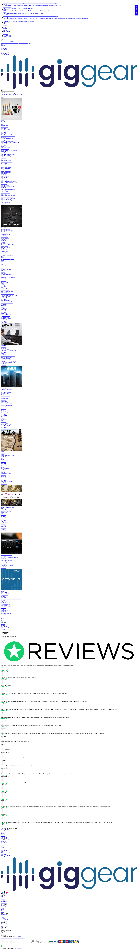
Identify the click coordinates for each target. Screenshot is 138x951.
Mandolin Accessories (6, 473)
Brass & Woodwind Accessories (10, 16)
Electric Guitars (4, 121)
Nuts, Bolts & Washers (6, 318)
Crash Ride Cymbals (5, 247)
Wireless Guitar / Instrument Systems (9, 182)
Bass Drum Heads (5, 290)
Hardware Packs (4, 310)
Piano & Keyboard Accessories (26, 8)
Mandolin (21, 13)
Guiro (2, 264)
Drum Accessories (33, 5)
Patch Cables (3, 600)
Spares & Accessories (5, 234)
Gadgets (2, 275)
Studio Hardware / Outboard (79, 18)
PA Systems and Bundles (6, 389)
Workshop (5, 28)
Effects (15, 3)
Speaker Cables (4, 595)
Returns (2, 845)
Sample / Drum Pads (5, 233)
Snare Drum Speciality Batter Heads (9, 295)
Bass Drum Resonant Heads (7, 291)
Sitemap (19, 936)
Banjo (8, 13)
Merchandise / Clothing (28, 21)
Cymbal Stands (4, 305)
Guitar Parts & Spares (53, 3)
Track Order (3, 854)
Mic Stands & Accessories (34, 10)
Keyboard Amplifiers (5, 358)
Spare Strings (4, 173)
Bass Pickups (4, 163)
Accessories (6, 20)
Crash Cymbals (4, 246)
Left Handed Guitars (5, 129)
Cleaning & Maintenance (6, 511)
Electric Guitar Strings (6, 167)
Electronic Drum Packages (7, 230)
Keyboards (12, 8)
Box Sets (3, 243)
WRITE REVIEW (5, 829)
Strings (22, 3)
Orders (2, 851)
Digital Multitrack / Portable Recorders (24, 18)
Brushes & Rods (4, 282)
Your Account (4, 850)
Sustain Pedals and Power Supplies (8, 362)
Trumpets (56, 16)
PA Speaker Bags (4, 419)
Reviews (3, 625)
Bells (2, 256)
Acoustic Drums (15, 5)
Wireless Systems (51, 10)
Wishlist (2, 852)
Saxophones (46, 16)
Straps (2, 513)
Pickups (19, 3)
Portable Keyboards (5, 349)
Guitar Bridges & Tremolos (7, 197)
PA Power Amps (4, 398)
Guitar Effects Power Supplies (7, 156)
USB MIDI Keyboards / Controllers (9, 350)
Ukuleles (3, 453)
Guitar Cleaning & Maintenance (40, 3)
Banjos (2, 459)
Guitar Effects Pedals (5, 147)
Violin (17, 13)
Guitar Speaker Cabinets (6, 140)
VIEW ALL (3, 132)
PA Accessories (44, 10)
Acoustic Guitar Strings (6, 168)
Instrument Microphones (6, 405)
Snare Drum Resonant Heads (7, 294)
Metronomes (3, 608)
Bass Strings (3, 169)
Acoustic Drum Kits (5, 238)
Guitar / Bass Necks (5, 193)
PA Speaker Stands (5, 416)
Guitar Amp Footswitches (6, 143)
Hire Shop (5, 30)
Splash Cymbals (4, 251)
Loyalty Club (4, 626)
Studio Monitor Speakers (56, 18)
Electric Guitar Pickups (6, 160)
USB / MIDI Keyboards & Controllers (41, 18)
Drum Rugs (3, 273)
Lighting (17, 10)
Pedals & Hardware (50, 5)
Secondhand (6, 22)
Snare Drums (4, 239)
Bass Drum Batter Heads (6, 288)
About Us (3, 624)
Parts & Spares (58, 5)
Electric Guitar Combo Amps (7, 134)
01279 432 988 (4, 926)
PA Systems (6, 10)
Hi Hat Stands (4, 304)
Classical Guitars (4, 125)
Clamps (2, 307)
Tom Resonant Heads (5, 296)
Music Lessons (6, 32)
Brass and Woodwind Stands (7, 509)
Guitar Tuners (4, 177)
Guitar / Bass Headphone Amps (8, 154)
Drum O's (3, 272)
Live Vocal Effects (24, 10)
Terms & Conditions (5, 855)
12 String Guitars (4, 127)
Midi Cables (3, 597)
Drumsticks (40, 5)
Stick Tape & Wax (5, 285)
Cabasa (2, 260)
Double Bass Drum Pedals (7, 303)
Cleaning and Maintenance (7, 357)
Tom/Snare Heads (5, 297)
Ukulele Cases (4, 454)
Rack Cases (3, 420)
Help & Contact (7, 36)
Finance (2, 847)
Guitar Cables (4, 178)
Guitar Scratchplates (5, 202)
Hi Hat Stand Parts (5, 317)
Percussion (26, 5)
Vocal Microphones (5, 402)
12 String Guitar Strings (6, 171)
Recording (5, 17)
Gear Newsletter (6, 893)
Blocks (2, 257)
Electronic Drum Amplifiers (7, 231)
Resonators (26, 13)
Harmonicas (13, 13)
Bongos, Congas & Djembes (7, 259)
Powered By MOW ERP (19, 938)
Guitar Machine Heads (6, 199)
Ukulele (5, 13)
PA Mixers (3, 397)
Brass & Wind (6, 14)
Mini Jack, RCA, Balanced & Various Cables (11, 599)
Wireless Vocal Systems (6, 424)
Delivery (3, 843)
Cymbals (21, 5)
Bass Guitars (3, 124)
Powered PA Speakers (6, 392)
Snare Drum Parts (5, 320)
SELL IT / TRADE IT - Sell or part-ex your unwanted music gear (15, 43)
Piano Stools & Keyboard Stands (8, 361)
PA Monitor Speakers (5, 396)
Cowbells (3, 262)
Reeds (2, 508)
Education (5, 34)
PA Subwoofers (4, 394)
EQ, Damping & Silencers (7, 274)
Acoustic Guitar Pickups (6, 162)
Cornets (24, 16)
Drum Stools (3, 309)
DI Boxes (3, 418)
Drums (5, 4)
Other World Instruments (37, 13)
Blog (4, 27)
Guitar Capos (4, 180)
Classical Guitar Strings (6, 172)
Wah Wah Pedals (4, 151)
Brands (5, 25)
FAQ (2, 846)
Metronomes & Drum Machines (8, 277)
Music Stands (4, 605)
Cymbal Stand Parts (5, 316)
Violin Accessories (5, 468)
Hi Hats (2, 248)
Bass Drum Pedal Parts (6, 314)
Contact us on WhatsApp (8, 41)
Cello (30, 13)
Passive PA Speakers (5, 393)
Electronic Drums (7, 5)
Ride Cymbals (4, 250)
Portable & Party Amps (6, 390)
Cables (5, 21)
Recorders (40, 16)
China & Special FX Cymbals (7, 244)
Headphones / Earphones (6, 606)
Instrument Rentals (7, 35)
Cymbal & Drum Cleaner (6, 269)
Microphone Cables (5, 593)
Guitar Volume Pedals (5, 152)
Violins (2, 467)
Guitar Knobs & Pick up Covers (8, 198)
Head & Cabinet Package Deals (8, 141)
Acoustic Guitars (4, 123)
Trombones (51, 16)
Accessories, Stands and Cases (7, 255)
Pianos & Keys (7, 7)
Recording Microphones (67, 18)
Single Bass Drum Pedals (6, 301)
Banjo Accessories (5, 460)
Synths (17, 8)
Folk (4, 12)
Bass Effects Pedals (5, 149)
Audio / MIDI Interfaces (9, 18)
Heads (44, 5)
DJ (87, 18)
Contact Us (3, 841)
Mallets (2, 283)
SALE (4, 23)
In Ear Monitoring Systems (7, 425)
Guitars (5, 1)
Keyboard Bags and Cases (7, 360)
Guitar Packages (4, 128)
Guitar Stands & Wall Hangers (7, 186)
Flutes (27, 16)
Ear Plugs (3, 609)
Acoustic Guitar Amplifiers (7, 138)
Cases (2, 268)
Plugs (2, 601)
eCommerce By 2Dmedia (6, 938)
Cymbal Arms (4, 308)
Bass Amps (3, 137)
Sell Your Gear (4, 842)
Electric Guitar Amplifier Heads (8, 136)
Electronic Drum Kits (5, 229)
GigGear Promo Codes (6, 627)
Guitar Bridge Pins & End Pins (8, 195)
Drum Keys (3, 270)
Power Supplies (4, 610)
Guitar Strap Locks (5, 185)
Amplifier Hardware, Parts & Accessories (10, 142)
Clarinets (20, 16)
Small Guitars (4, 130)
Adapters (3, 596)
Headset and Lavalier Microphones (8, 403)
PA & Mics (6, 9)
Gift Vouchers (19, 21)
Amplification (10, 3)
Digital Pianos (6, 8)
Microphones (12, 10)
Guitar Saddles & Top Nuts (7, 200)
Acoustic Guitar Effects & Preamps (9, 150)
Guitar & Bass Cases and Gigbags (8, 181)
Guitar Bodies (4, 194)
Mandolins (3, 472)
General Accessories (11, 21)
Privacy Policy (4, 856)
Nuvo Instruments (33, 16)
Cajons (2, 261)
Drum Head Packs (5, 292)
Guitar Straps (4, 184)
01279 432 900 (5, 39)
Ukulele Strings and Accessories (8, 455)
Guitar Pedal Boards (5, 155)
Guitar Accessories (28, 3)
